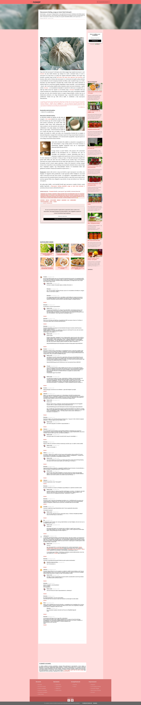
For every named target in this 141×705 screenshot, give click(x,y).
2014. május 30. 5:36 (55, 489)
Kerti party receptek (42, 686)
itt (58, 89)
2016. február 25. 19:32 (56, 543)
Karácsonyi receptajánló (42, 690)
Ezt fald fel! (36, 2)
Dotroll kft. (99, 690)
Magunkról (93, 684)
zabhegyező (46, 536)
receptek (56, 553)
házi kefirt (59, 77)
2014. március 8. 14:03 (51, 429)
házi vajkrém (49, 119)
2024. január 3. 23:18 (51, 616)
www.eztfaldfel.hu (66, 671)
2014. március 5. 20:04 (55, 355)
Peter (44, 602)
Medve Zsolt (49, 283)
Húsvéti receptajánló (42, 688)
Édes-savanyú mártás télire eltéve (94, 240)
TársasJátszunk (58, 686)
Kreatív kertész (58, 690)
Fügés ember (58, 684)
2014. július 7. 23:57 (51, 506)
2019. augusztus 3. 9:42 (50, 602)
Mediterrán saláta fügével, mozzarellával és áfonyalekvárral (77, 254)
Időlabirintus (58, 688)
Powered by (92, 44)
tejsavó (54, 201)
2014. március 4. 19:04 (55, 283)
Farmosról (93, 692)
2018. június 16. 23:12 (51, 583)
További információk (87, 703)
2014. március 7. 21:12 (51, 417)
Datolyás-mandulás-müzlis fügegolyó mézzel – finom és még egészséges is (77, 268)
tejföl (51, 201)
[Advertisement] (62, 28)
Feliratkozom (95, 40)
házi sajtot (64, 77)
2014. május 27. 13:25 (51, 480)
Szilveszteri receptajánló (42, 692)
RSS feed (75, 684)
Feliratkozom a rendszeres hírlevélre (62, 219)
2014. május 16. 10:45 (51, 466)
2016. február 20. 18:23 (56, 524)
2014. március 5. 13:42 (51, 318)
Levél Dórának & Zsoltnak (96, 686)
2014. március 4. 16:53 (50, 276)
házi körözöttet (79, 77)
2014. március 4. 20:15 (51, 304)
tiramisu (59, 103)
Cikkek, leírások (41, 694)
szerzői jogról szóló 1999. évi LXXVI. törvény (73, 670)
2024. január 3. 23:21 (54, 608)
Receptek (40, 684)
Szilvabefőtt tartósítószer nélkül (94, 129)
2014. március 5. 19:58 (55, 333)
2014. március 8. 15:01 (55, 434)
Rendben (95, 703)
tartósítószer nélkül (45, 201)
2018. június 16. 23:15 (51, 596)
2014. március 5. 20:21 (55, 376)
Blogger (97, 688)
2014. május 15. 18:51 (55, 458)
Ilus (44, 520)
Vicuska (45, 276)
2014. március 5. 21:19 (55, 400)
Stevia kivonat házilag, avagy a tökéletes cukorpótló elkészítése (47, 254)
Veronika (45, 506)
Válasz (44, 302)
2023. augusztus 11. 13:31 (55, 295)
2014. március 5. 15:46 (55, 308)
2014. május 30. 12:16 (51, 498)
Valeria (44, 452)
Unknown (45, 393)
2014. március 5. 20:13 (54, 366)
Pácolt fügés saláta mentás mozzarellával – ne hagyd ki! (47, 268)
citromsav (46, 87)
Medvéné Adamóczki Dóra (52, 562)
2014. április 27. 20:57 (55, 445)
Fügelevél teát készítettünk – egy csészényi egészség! (62, 254)
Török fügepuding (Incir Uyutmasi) (62, 268)
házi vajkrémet (71, 77)
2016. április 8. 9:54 (61, 562)
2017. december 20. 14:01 (52, 569)
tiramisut (42, 73)
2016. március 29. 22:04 (51, 558)
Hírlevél (74, 686)
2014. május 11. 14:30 (50, 452)
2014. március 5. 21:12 (51, 393)
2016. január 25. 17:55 (48, 520)
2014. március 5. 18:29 (51, 326)
